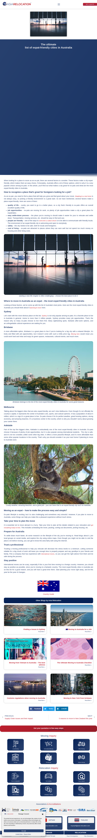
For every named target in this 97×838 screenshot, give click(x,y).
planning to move (35, 308)
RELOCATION (80, 833)
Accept (24, 831)
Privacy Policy (27, 834)
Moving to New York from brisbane (78, 698)
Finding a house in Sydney (34, 629)
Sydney (44, 316)
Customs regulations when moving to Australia (26, 698)
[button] (43, 814)
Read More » (41, 631)
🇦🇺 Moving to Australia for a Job (79, 629)
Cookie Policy (19, 834)
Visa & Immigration (72, 836)
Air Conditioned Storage (48, 836)
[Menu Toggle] (59, 4)
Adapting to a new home (83, 196)
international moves (47, 554)
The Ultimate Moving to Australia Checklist (74, 663)
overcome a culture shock (47, 220)
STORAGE (48, 833)
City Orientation (88, 836)
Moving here (75, 334)
